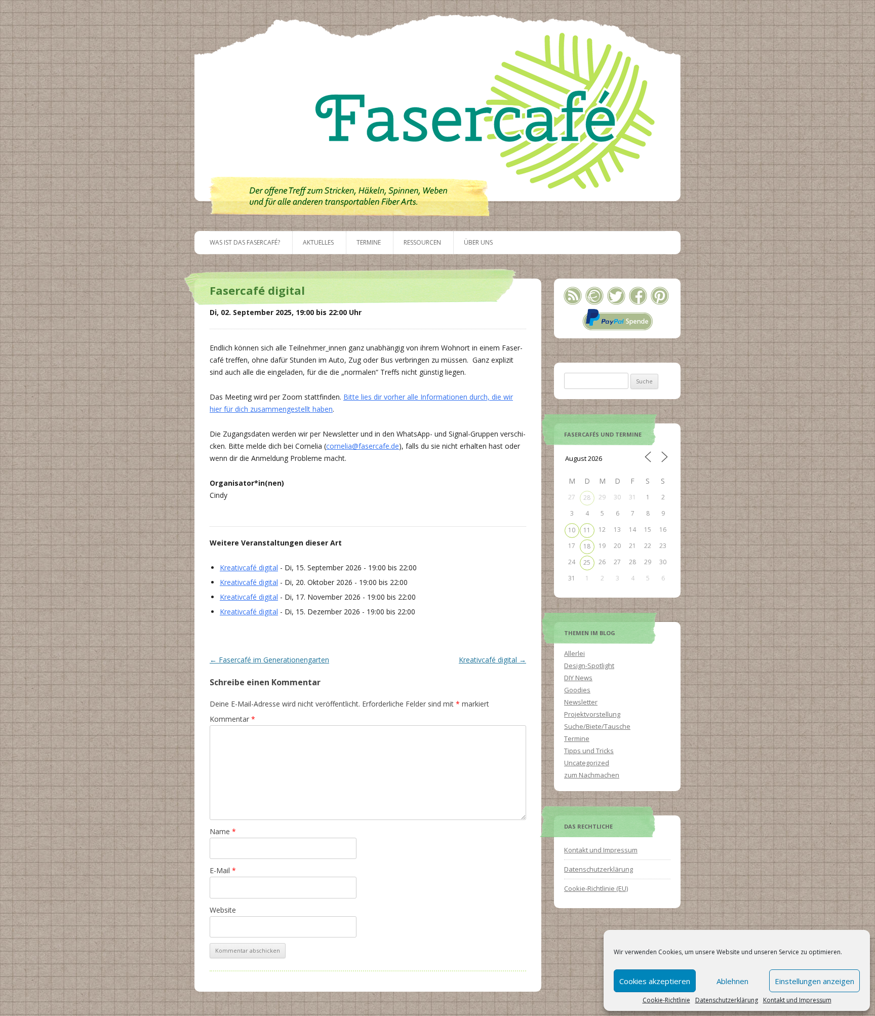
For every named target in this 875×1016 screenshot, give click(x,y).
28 (586, 497)
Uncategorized (586, 762)
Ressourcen (422, 242)
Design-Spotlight (589, 665)
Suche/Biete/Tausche (597, 726)
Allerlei (574, 653)
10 (571, 530)
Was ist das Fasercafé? (245, 242)
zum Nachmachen (591, 774)
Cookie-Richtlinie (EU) (596, 888)
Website (223, 910)
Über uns (478, 242)
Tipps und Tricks (589, 750)
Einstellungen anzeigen (814, 981)
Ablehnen (732, 981)
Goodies (577, 689)
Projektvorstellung (592, 714)
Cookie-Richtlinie (666, 1000)
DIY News (578, 677)
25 (586, 562)
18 (586, 546)
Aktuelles (318, 242)
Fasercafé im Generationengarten (269, 660)
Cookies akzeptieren (654, 981)
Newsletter (581, 702)
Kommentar (232, 719)
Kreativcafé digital (249, 567)
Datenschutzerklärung (726, 1000)
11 (586, 530)
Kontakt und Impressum (797, 1000)
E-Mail (223, 870)
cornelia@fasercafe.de (362, 446)
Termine (368, 242)
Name (223, 831)
